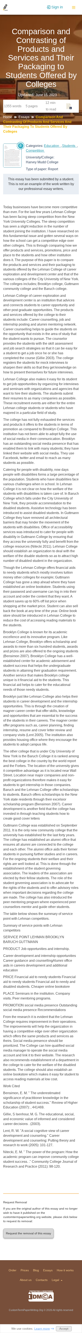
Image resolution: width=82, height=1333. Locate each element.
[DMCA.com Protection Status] (41, 1296)
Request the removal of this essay (28, 1233)
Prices (25, 1270)
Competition (35, 150)
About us (26, 1280)
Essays (24, 117)
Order (12, 1270)
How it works (65, 1270)
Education (52, 146)
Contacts (42, 1280)
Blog (36, 1270)
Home (8, 117)
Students (69, 146)
